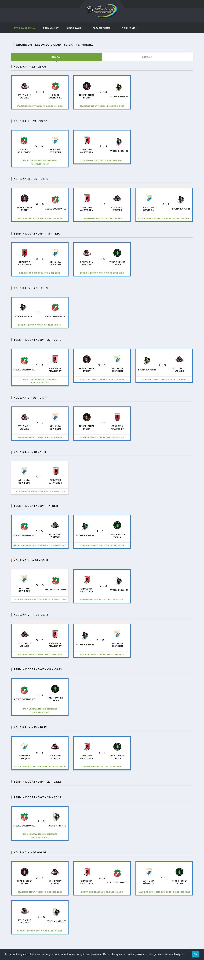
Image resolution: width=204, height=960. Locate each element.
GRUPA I (56, 57)
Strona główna (24, 28)
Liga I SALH (74, 28)
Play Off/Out (101, 28)
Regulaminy (51, 28)
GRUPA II (147, 57)
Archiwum (128, 28)
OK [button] (195, 954)
